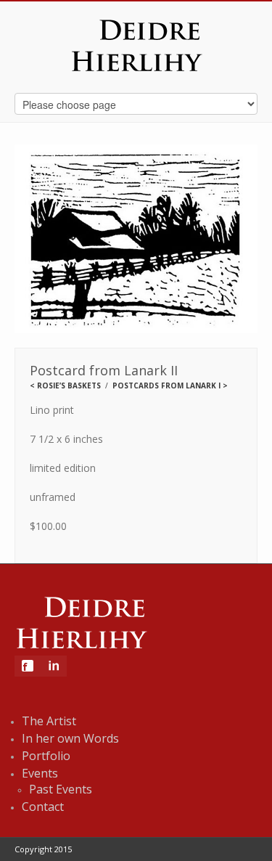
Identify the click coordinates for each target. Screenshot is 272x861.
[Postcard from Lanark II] (136, 239)
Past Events (60, 789)
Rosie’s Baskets (69, 385)
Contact (43, 807)
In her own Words (70, 738)
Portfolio (46, 756)
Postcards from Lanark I (166, 385)
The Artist (49, 721)
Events (40, 773)
